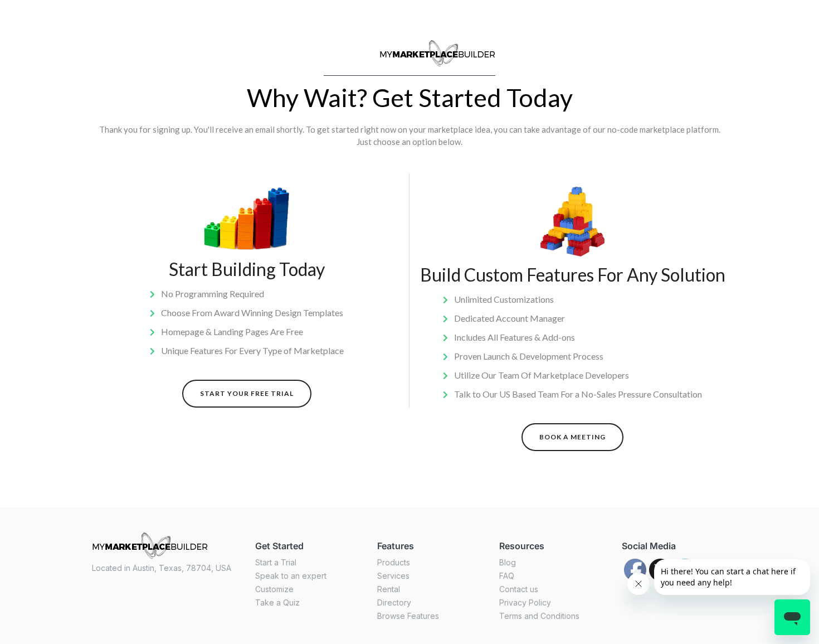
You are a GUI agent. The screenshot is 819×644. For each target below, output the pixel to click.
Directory (394, 602)
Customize (274, 589)
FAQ (506, 575)
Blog (507, 562)
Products (393, 562)
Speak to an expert (290, 575)
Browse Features (408, 616)
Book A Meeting (572, 437)
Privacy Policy (525, 602)
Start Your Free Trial (247, 393)
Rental (388, 589)
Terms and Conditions (539, 616)
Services (393, 575)
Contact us (518, 589)
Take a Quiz (277, 602)
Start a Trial (275, 562)
